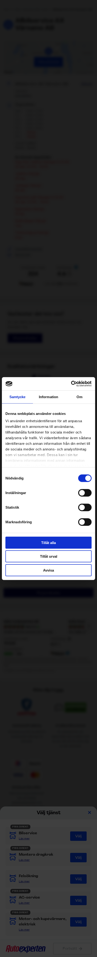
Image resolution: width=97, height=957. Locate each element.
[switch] (85, 492)
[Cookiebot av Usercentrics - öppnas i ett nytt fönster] (71, 384)
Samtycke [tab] (17, 397)
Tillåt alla (48, 542)
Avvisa (48, 570)
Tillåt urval (48, 556)
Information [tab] (48, 397)
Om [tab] (79, 397)
